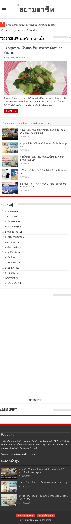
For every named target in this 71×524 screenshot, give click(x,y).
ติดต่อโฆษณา (46, 515)
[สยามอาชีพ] (35, 9)
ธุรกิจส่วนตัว (11, 226)
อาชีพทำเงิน (10, 262)
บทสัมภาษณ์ (11, 247)
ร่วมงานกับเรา (25, 515)
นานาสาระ (10, 242)
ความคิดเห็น (37, 123)
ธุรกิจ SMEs (10, 221)
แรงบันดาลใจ (11, 283)
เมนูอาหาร (10, 58)
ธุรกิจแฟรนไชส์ (12, 237)
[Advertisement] (27, 348)
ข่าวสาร (9, 216)
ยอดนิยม (22, 123)
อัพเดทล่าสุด (8, 123)
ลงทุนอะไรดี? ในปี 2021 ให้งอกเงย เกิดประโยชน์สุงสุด (30, 25)
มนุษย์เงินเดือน (12, 252)
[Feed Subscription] (70, 37)
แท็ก (49, 123)
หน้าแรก (4, 30)
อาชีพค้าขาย (11, 257)
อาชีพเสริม (10, 273)
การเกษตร (10, 211)
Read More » (11, 111)
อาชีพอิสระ (10, 268)
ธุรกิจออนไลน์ (11, 232)
